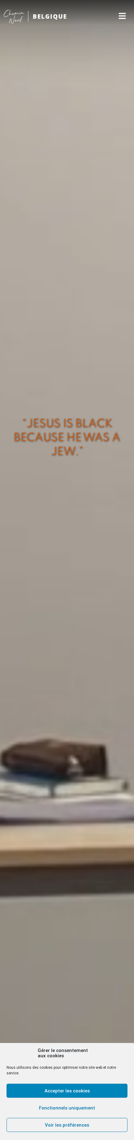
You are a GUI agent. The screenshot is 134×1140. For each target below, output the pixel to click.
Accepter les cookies (67, 1091)
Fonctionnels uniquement (67, 1108)
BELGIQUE (50, 16)
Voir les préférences (67, 1125)
